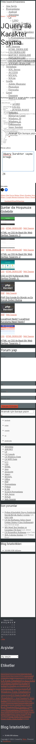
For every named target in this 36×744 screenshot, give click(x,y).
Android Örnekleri (5, 676)
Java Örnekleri (27, 705)
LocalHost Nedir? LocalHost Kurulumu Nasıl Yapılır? (15, 320)
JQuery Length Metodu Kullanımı (12, 197)
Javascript (9, 471)
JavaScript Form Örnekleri (12, 703)
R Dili (7, 489)
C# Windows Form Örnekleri (16, 690)
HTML (8, 466)
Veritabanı (11, 66)
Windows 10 (14, 118)
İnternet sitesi (5, 399)
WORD (16, 104)
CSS (2, 228)
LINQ (15, 20)
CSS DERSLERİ (16, 52)
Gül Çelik (9, 517)
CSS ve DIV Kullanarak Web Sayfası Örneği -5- (15, 277)
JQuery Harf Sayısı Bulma (10, 195)
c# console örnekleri (27, 676)
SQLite (8, 496)
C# (9, 17)
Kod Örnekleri (8, 707)
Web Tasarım (11, 16)
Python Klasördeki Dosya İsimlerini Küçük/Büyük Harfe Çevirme (20, 513)
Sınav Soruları (15, 127)
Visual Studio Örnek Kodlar (12, 719)
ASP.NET (9, 449)
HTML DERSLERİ (18, 49)
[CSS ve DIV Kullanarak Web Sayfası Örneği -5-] (8, 269)
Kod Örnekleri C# (22, 707)
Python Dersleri (14, 712)
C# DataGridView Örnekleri (7, 678)
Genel (9, 92)
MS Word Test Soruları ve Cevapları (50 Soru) (16, 528)
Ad (2, 384)
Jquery (3, 16)
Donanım (13, 95)
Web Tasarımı (13, 46)
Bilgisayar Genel (16, 115)
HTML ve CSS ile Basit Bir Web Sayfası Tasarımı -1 (16, 342)
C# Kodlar (23, 683)
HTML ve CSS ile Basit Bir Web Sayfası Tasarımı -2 (16, 255)
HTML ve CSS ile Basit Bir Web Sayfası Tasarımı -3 (16, 234)
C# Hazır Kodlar (28, 681)
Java (6, 469)
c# (20, 676)
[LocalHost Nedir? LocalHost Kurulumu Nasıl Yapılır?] (8, 312)
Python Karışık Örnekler (26, 712)
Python (8, 486)
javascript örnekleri (14, 705)
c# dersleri (29, 678)
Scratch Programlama (14, 491)
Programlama (13, 8)
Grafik (9, 81)
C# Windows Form (13, 456)
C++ (6, 461)
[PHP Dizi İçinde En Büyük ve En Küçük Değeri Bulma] (8, 291)
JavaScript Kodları (24, 703)
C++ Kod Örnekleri (19, 698)
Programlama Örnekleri (17, 710)
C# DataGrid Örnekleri (19, 678)
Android (12, 11)
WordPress (6, 741)
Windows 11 (14, 121)
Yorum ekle (6, 54)
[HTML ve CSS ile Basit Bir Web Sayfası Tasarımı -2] (8, 248)
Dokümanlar (14, 124)
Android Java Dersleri (15, 674)
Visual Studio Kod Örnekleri (19, 716)
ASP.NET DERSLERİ (19, 55)
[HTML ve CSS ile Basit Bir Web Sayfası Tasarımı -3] (8, 226)
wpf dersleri (26, 719)
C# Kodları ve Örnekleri (17, 686)
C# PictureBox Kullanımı (15, 532)
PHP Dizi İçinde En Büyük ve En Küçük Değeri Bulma (17, 299)
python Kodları (5, 714)
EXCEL (16, 107)
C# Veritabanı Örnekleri (20, 689)
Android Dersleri (5, 674)
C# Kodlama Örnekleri (10, 683)
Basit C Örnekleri (15, 676)
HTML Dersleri (11, 701)
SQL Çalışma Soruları (14, 535)
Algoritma (13, 14)
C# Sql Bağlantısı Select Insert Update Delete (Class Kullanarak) (19, 521)
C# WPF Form (11, 459)
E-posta (4, 391)
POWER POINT (20, 109)
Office (7, 479)
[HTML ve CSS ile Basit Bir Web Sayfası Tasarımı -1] (8, 334)
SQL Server (9, 494)
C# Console (10, 454)
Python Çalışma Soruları (18, 714)
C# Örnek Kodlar (18, 695)
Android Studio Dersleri (26, 674)
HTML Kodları (20, 701)
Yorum (3, 356)
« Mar (3, 639)
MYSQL (8, 476)
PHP (3, 293)
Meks (24, 739)
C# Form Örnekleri (11, 680)
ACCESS (13, 72)
